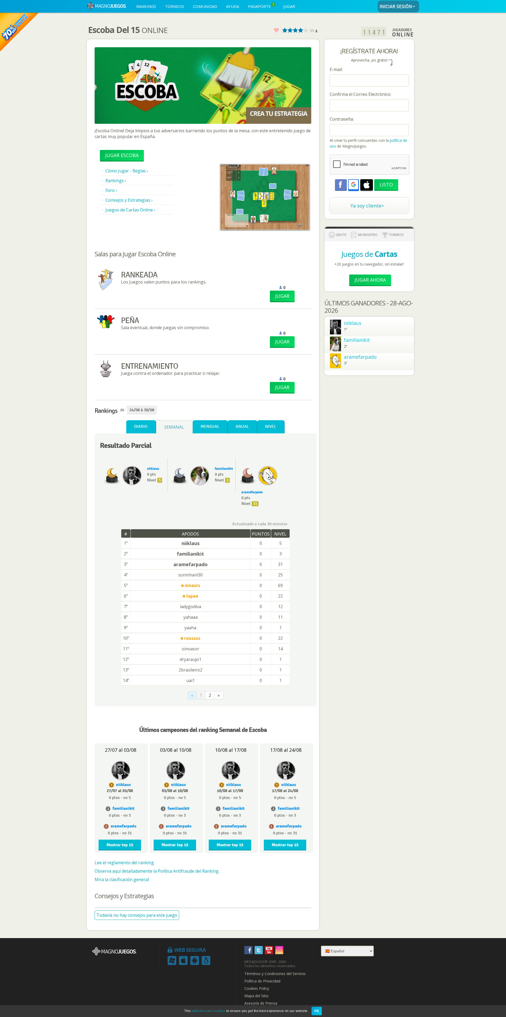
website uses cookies (208, 1011)
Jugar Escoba (122, 155)
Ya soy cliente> (367, 205)
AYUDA (232, 6)
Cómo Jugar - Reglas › (126, 171)
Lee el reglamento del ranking (124, 862)
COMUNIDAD (205, 6)
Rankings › (115, 180)
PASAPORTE (261, 6)
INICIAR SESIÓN (396, 7)
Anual (242, 426)
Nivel (270, 426)
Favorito (276, 30)
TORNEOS (174, 6)
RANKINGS (146, 6)
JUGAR (289, 6)
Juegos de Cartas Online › (130, 210)
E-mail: (336, 69)
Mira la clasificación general (122, 879)
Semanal (174, 427)
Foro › (111, 190)
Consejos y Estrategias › (129, 200)
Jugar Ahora (370, 280)
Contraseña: (342, 119)
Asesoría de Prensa (260, 1003)
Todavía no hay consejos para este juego (136, 915)
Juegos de (369, 254)
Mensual (210, 426)
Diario (141, 426)
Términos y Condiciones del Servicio (275, 973)
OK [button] (316, 1011)
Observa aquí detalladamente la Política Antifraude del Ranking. (157, 871)
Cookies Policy (256, 988)
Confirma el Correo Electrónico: (360, 94)
